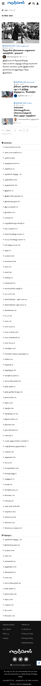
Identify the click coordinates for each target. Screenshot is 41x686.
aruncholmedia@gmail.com (21, 665)
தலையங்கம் (9, 624)
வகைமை (7, 142)
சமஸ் (5, 638)
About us (25, 624)
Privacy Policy (27, 638)
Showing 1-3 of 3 (6, 134)
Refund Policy (27, 642)
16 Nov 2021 (24, 57)
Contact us (26, 629)
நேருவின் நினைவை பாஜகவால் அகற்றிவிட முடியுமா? (19, 52)
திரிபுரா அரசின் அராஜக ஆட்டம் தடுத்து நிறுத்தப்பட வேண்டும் (26, 89)
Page (20, 130)
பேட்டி (6, 633)
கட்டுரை (7, 629)
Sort (3, 130)
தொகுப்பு (7, 535)
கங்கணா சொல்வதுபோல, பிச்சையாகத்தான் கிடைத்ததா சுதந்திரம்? (25, 111)
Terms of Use (27, 633)
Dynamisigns (27, 684)
